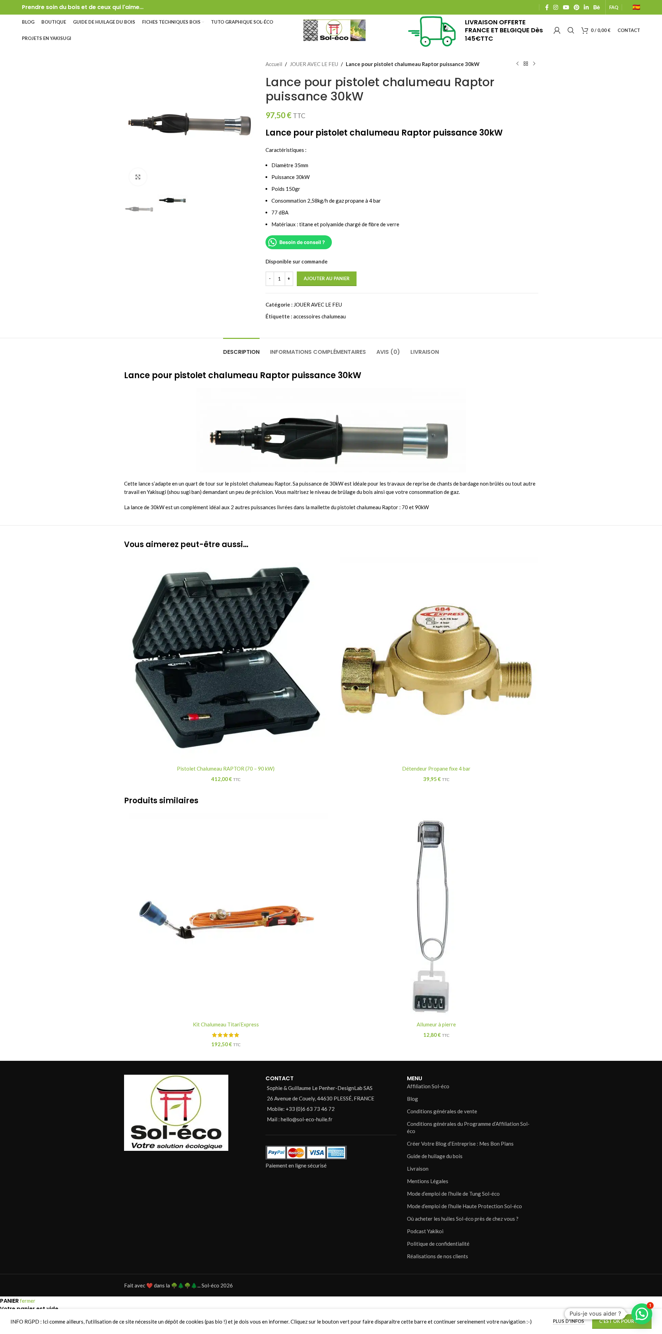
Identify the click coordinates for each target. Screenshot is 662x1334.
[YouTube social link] (566, 7)
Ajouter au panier (327, 278)
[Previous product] (517, 64)
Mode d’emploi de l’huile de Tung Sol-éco (453, 1193)
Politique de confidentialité (438, 1244)
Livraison (417, 1168)
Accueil (273, 64)
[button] (641, 1313)
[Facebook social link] (547, 7)
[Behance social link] (596, 7)
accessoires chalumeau (319, 316)
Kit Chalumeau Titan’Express (226, 1024)
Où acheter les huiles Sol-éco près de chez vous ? (462, 1218)
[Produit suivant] (534, 64)
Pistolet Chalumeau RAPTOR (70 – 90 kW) (226, 768)
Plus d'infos (569, 1321)
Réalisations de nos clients (437, 1256)
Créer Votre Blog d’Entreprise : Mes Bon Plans (460, 1143)
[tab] (241, 348)
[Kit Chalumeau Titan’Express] (226, 915)
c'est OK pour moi (622, 1321)
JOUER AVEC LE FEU (314, 64)
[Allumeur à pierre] (436, 915)
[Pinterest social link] (576, 7)
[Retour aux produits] (526, 64)
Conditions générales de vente (442, 1111)
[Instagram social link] (556, 7)
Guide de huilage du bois (435, 1156)
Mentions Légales (427, 1181)
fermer (27, 1301)
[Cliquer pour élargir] (138, 177)
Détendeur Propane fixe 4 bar (436, 768)
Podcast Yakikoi (425, 1231)
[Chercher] (571, 30)
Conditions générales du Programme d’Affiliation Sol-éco (468, 1127)
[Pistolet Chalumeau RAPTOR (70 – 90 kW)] (226, 659)
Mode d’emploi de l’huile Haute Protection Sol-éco (464, 1206)
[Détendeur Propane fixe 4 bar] (436, 659)
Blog (412, 1099)
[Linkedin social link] (586, 7)
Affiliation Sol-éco (428, 1086)
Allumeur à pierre (436, 1024)
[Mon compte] (557, 30)
